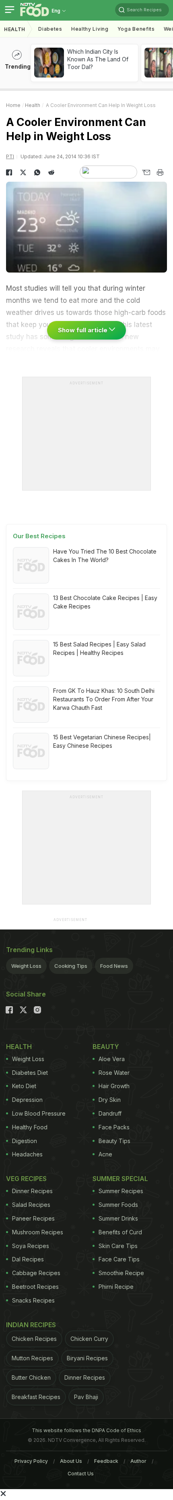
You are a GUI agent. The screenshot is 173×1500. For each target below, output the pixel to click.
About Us (71, 1461)
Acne (105, 1154)
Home (13, 105)
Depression (27, 1099)
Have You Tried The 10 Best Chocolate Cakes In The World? (105, 555)
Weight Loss (26, 966)
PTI (10, 156)
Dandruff (110, 1113)
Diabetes (50, 29)
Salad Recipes (31, 1204)
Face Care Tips (119, 1259)
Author (138, 1461)
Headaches (27, 1154)
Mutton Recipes (32, 1358)
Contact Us (81, 1474)
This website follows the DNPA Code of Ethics (86, 1430)
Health (14, 29)
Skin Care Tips (118, 1245)
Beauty (106, 1047)
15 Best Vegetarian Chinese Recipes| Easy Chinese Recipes (102, 741)
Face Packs (114, 1127)
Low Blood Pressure (39, 1113)
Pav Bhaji (86, 1396)
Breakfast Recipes (36, 1396)
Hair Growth (114, 1086)
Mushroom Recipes (37, 1232)
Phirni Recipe (116, 1286)
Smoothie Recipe (121, 1272)
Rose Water (114, 1072)
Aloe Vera (112, 1058)
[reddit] (51, 172)
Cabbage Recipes (36, 1272)
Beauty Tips (114, 1140)
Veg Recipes (26, 1179)
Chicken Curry (89, 1338)
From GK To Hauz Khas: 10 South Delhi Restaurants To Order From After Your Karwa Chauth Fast (103, 699)
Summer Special (120, 1179)
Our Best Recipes (39, 536)
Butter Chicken (31, 1377)
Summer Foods (118, 1204)
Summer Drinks (118, 1218)
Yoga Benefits (136, 29)
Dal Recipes (28, 1259)
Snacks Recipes (33, 1300)
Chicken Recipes (34, 1338)
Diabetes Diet (30, 1072)
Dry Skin (110, 1099)
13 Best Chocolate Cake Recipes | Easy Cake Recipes (105, 602)
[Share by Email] (146, 172)
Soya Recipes (30, 1245)
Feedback (106, 1461)
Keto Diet (24, 1086)
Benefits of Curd (120, 1232)
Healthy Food (29, 1127)
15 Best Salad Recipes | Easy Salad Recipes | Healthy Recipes (99, 648)
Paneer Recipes (33, 1218)
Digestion (24, 1140)
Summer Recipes (121, 1190)
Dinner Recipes (32, 1190)
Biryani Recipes (87, 1358)
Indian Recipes (31, 1325)
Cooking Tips (70, 966)
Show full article (83, 330)
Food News (114, 966)
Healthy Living (90, 29)
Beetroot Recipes (35, 1286)
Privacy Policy (31, 1461)
